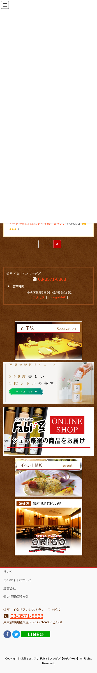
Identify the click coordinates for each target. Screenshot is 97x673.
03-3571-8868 (52, 279)
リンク (8, 571)
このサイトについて (17, 580)
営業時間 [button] (18, 286)
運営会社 (9, 588)
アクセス (38, 297)
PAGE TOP (90, 649)
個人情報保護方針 (16, 596)
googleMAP (58, 297)
